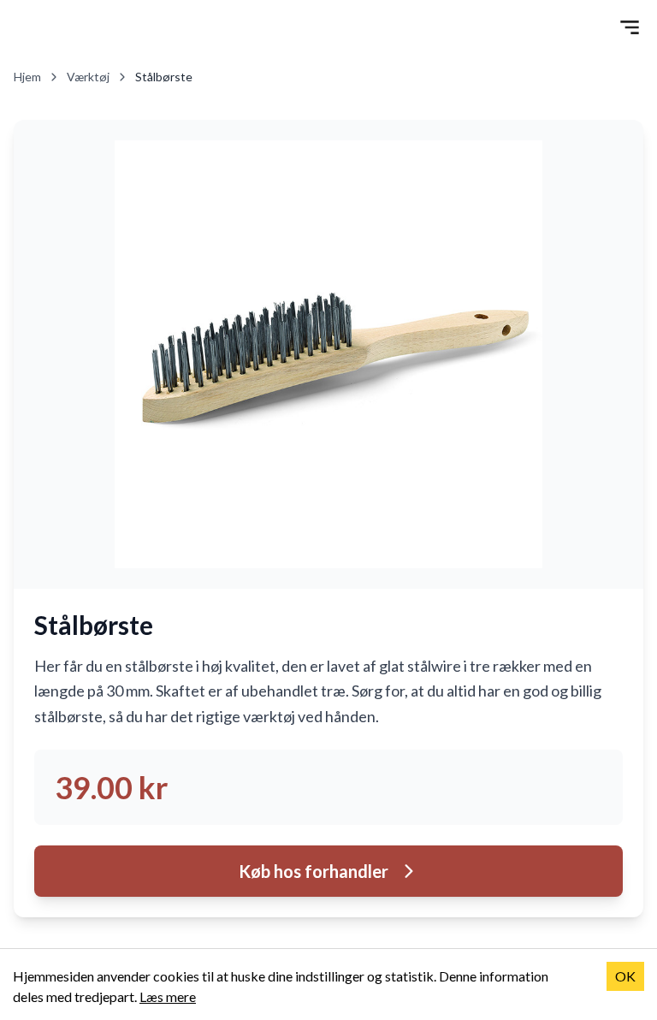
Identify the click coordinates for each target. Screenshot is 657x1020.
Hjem (27, 76)
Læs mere (167, 996)
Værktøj (88, 76)
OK (625, 976)
